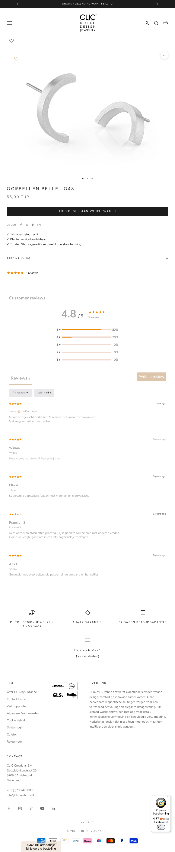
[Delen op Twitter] (27, 225)
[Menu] (168, 797)
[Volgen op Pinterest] (31, 808)
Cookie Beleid (16, 720)
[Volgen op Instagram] (20, 808)
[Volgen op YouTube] (42, 808)
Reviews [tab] (20, 378)
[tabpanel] (87, 486)
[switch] (161, 827)
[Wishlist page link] (11, 41)
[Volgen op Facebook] (9, 808)
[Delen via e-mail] (39, 225)
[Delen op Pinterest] (33, 225)
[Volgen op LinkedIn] (53, 808)
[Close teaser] (64, 840)
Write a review (151, 376)
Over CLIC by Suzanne (22, 692)
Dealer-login (15, 727)
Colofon (12, 734)
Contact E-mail (16, 699)
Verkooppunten (17, 706)
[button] (87, 329)
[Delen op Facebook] (21, 225)
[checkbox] (44, 393)
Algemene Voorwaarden (23, 713)
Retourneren (15, 742)
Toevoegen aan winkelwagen (87, 211)
